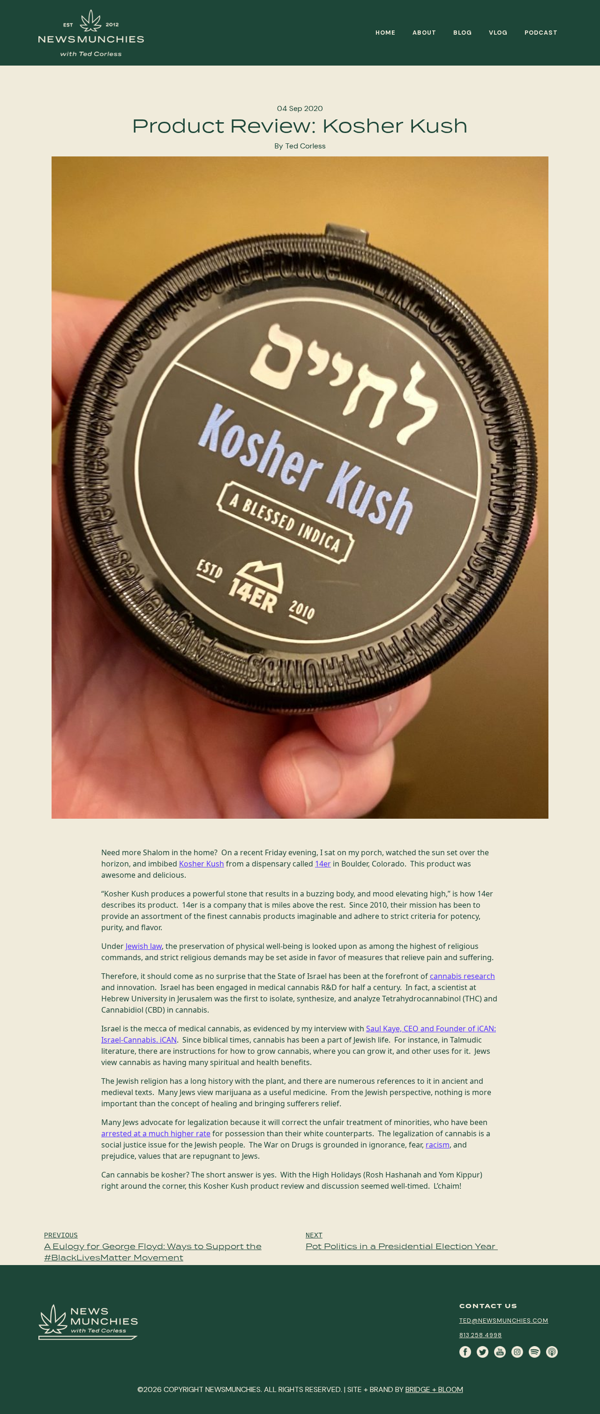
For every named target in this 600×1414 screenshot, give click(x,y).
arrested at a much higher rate (155, 1133)
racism (438, 1145)
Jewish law (144, 946)
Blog (462, 33)
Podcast (541, 33)
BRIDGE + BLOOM (434, 1389)
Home (385, 33)
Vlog (498, 33)
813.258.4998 (480, 1335)
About (424, 33)
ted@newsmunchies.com (503, 1321)
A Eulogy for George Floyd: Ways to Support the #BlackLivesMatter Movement (153, 1246)
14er (323, 864)
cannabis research (462, 976)
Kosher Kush (201, 864)
